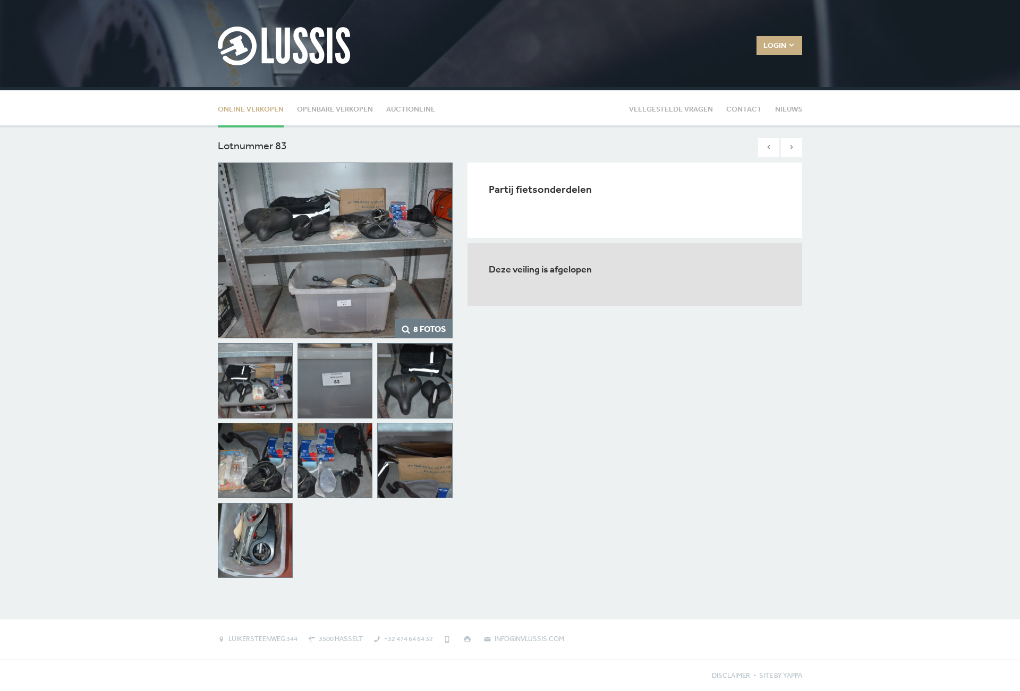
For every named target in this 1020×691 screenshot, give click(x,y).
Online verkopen (251, 109)
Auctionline (410, 109)
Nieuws (788, 109)
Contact (744, 109)
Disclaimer (731, 675)
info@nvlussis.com (529, 638)
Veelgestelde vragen (671, 109)
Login (775, 45)
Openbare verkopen (335, 109)
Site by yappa (780, 675)
